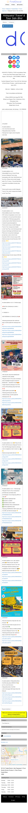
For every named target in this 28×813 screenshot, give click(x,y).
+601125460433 (7, 736)
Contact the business (8, 25)
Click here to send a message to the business (11, 729)
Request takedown (6, 709)
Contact (11, 796)
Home (7, 4)
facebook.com (4, 742)
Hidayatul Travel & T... (15, 759)
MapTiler (14, 764)
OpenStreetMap (19, 764)
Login (13, 800)
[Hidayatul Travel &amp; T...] (14, 757)
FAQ (24, 796)
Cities (13, 4)
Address (5, 22)
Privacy (18, 796)
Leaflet (10, 764)
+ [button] (3, 749)
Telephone (12, 22)
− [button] (3, 751)
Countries (20, 4)
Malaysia (8, 8)
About (5, 796)
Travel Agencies (5, 723)
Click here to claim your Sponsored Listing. (14, 716)
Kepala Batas (15, 8)
